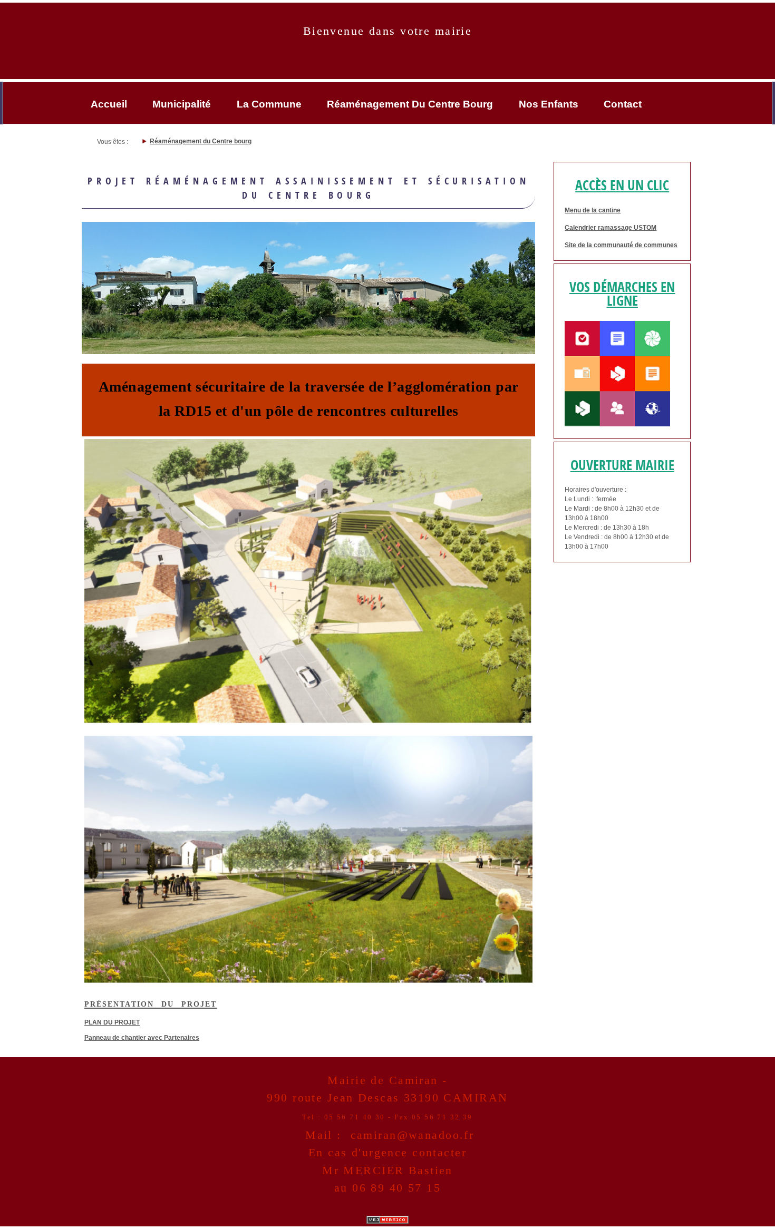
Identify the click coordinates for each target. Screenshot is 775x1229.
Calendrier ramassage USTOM (610, 227)
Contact (623, 104)
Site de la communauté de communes (621, 245)
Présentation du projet (150, 1003)
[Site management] (387, 1220)
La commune (269, 104)
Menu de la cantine (593, 210)
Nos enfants (548, 104)
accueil (109, 104)
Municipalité (181, 104)
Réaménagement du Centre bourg (410, 104)
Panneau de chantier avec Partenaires (141, 1037)
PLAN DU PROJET (112, 1022)
